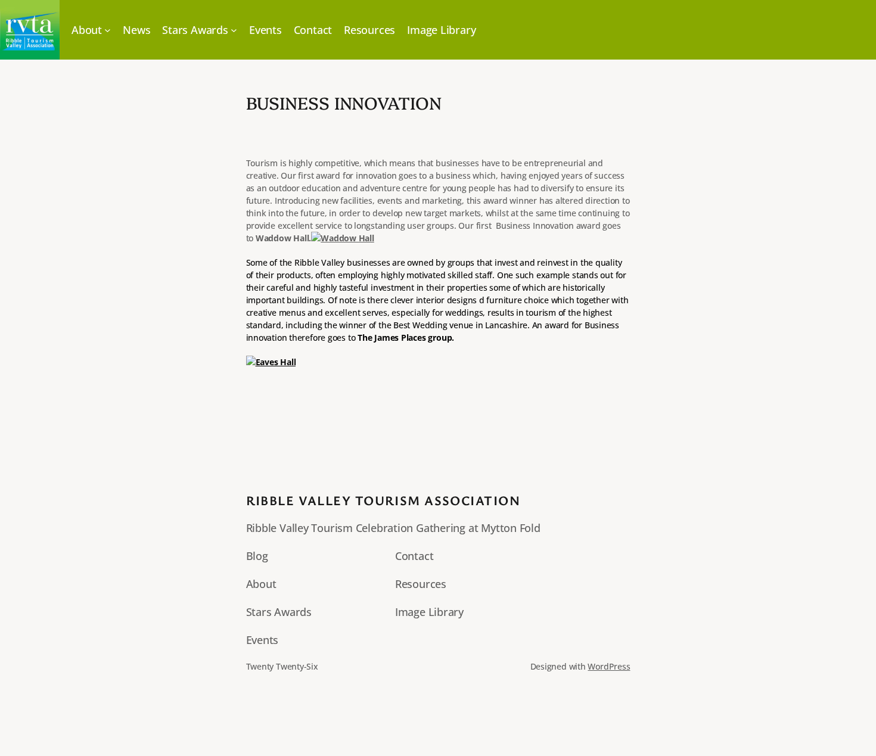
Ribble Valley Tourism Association (383, 500)
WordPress (609, 666)
